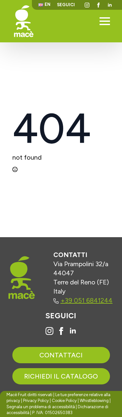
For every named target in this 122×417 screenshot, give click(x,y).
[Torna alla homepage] (23, 21)
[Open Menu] (105, 21)
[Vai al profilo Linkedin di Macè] (73, 331)
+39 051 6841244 (87, 300)
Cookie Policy (64, 400)
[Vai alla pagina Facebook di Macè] (61, 331)
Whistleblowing (94, 400)
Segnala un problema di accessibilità (41, 406)
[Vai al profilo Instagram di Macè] (49, 331)
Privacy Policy (36, 400)
